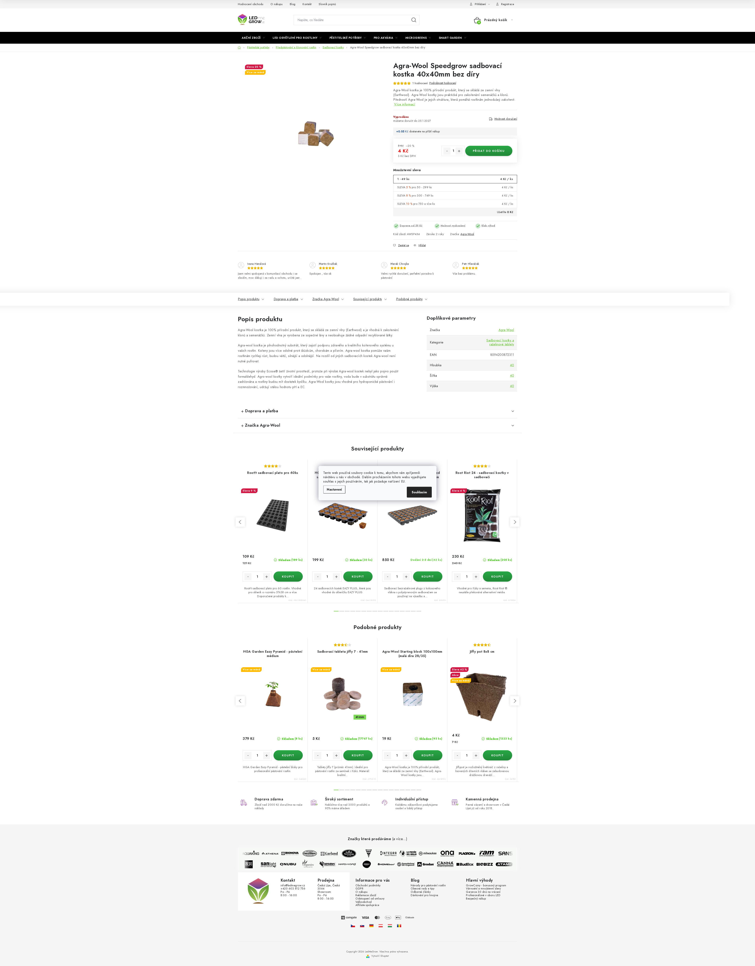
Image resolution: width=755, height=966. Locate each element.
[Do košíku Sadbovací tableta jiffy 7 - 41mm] (358, 755)
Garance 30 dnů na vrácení (483, 892)
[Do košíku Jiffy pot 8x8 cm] (497, 755)
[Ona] (439, 853)
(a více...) (399, 839)
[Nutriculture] (335, 864)
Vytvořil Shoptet (380, 956)
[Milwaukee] (420, 853)
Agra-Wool (467, 234)
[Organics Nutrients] (315, 864)
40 (512, 365)
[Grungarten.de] (371, 926)
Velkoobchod (363, 902)
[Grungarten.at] (380, 926)
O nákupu (277, 4)
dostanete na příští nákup (424, 131)
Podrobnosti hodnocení (442, 83)
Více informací (404, 104)
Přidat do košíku (489, 151)
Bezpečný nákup (476, 898)
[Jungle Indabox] (374, 864)
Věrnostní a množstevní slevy (483, 888)
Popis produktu (248, 299)
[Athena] (263, 853)
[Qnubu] (296, 864)
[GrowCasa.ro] (399, 926)
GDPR (359, 888)
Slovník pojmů (327, 4)
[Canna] (453, 864)
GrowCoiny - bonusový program (486, 885)
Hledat (413, 20)
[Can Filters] (302, 853)
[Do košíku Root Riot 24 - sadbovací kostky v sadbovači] (497, 576)
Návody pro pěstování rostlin (428, 885)
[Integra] (380, 853)
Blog (293, 4)
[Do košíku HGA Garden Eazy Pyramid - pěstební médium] (288, 755)
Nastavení (334, 489)
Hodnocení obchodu (250, 4)
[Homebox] (394, 864)
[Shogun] (256, 864)
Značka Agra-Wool (325, 299)
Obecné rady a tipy (422, 888)
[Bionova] (282, 853)
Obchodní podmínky (368, 885)
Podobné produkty (409, 299)
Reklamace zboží (365, 895)
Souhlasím (419, 492)
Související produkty (367, 299)
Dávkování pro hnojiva (424, 895)
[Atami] (512, 864)
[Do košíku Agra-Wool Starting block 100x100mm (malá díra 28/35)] (427, 755)
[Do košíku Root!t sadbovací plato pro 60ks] (288, 576)
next (514, 522)
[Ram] (479, 853)
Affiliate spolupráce (367, 905)
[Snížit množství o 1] (446, 151)
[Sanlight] (276, 864)
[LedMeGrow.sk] (362, 926)
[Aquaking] (243, 853)
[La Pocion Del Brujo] (400, 853)
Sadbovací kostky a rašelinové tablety (500, 342)
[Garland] (321, 853)
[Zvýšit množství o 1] (459, 151)
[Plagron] (459, 853)
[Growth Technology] (341, 853)
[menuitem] (253, 38)
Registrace (507, 4)
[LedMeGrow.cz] (353, 926)
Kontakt (307, 4)
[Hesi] (361, 853)
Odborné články (421, 892)
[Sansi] (498, 853)
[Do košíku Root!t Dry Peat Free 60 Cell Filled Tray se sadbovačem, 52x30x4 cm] (427, 576)
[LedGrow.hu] (390, 926)
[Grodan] (433, 864)
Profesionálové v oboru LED (483, 895)
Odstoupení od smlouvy (370, 898)
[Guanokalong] (414, 864)
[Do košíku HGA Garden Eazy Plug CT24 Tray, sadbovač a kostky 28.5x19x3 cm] (358, 576)
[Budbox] (472, 864)
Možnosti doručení (505, 119)
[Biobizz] (492, 864)
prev (240, 522)
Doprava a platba (286, 299)
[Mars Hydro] (355, 864)
